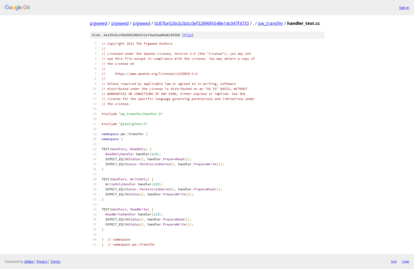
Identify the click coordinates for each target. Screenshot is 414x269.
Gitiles (29, 261)
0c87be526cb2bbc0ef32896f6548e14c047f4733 (201, 23)
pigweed (98, 23)
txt (394, 261)
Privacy (41, 261)
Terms (55, 261)
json (405, 261)
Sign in (404, 7)
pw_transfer (270, 23)
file (188, 35)
